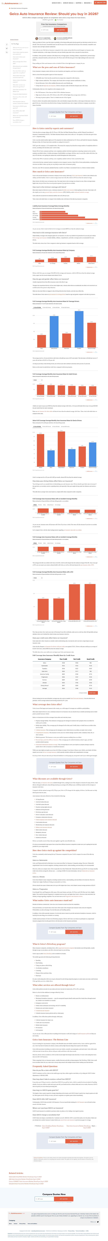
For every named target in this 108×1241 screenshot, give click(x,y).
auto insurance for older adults (44, 411)
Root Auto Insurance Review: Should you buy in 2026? (79, 1127)
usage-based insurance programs (66, 948)
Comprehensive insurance (42, 732)
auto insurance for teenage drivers (57, 294)
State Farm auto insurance (77, 698)
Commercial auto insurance (42, 1010)
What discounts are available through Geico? (20, 67)
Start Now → (93, 693)
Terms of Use (66, 32)
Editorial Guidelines (38, 1157)
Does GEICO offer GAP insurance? (19, 111)
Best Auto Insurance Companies (19, 8)
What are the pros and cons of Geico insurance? (20, 48)
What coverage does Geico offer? (20, 62)
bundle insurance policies (83, 1033)
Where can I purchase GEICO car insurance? (20, 116)
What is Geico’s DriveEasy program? (19, 81)
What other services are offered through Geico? (19, 85)
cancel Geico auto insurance (67, 1120)
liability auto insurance (68, 190)
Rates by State (56, 3)
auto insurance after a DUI (87, 565)
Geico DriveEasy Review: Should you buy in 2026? (52, 1127)
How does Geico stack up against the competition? (19, 71)
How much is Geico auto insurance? (19, 57)
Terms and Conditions (32, 1223)
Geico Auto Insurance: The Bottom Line (19, 90)
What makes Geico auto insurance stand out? (19, 76)
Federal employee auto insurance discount (46, 819)
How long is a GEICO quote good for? (20, 107)
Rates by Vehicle (68, 3)
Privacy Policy (22, 1223)
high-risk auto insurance (50, 85)
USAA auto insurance (77, 175)
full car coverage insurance (49, 752)
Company (12, 1220)
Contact (15, 1223)
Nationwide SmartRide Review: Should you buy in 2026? (25, 1177)
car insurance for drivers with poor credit (54, 646)
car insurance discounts (46, 782)
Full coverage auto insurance (40, 237)
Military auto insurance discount (44, 827)
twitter (98, 1222)
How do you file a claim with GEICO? (20, 97)
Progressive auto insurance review (73, 896)
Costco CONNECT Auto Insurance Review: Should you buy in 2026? (28, 1181)
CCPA (87, 1231)
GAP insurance (80, 1102)
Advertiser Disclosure (14, 39)
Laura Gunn (47, 38)
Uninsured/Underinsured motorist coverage (46, 744)
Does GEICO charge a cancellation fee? (18, 121)
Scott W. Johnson (67, 38)
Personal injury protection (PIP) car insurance (47, 740)
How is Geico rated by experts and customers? (20, 53)
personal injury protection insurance (54, 192)
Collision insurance (40, 730)
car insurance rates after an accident (72, 530)
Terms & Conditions (80, 1231)
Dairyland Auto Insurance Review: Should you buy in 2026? (26, 1184)
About (10, 1223)
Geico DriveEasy (47, 953)
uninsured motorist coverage (82, 192)
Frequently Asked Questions (20, 94)
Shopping (78, 3)
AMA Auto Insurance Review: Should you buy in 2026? (24, 1179)
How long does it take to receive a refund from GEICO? (20, 102)
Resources (87, 3)
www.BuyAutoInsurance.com (38, 1231)
